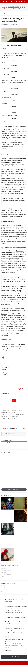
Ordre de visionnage (6, 574)
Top (2, 578)
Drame (8, 412)
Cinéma (14, 410)
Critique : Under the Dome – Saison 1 (13, 419)
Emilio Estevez (7, 414)
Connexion (23, 428)
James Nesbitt (16, 414)
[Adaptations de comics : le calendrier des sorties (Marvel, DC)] (7, 503)
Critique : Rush (7, 421)
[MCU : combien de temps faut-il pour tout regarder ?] (7, 529)
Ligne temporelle (5, 572)
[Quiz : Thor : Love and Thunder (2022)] (7, 516)
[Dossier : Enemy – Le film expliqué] (7, 542)
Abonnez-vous (14, 656)
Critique (3, 412)
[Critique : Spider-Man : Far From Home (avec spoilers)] (20, 529)
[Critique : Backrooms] (20, 503)
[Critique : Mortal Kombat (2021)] (20, 554)
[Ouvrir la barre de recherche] (26, 13)
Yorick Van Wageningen (12, 416)
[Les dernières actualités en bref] (7, 554)
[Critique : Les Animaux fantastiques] (20, 542)
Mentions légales (19, 662)
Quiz (2, 576)
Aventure (8, 410)
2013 (4, 410)
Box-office (3, 568)
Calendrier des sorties (6, 570)
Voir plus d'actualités (14, 489)
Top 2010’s (13, 412)
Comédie (19, 410)
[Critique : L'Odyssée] (20, 516)
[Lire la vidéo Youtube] (14, 400)
